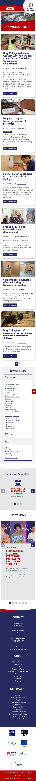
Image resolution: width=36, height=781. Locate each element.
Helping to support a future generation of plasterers (14, 121)
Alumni (7, 447)
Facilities (7, 449)
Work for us (18, 676)
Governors (18, 681)
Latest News (9, 778)
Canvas (18, 667)
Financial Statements (18, 697)
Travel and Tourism (10, 435)
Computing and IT (10, 401)
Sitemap (28, 778)
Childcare (8, 399)
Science (7, 431)
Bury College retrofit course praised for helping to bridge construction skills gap (17, 334)
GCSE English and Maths (12, 411)
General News (9, 414)
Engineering (8, 407)
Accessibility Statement (18, 712)
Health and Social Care (12, 418)
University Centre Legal (18, 702)
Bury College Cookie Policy (18, 714)
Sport (6, 433)
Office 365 (18, 664)
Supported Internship (11, 458)
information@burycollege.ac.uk (18, 649)
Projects (18, 705)
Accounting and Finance (12, 384)
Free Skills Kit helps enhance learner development (14, 230)
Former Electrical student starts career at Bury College (17, 177)
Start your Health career (12, 456)
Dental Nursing (9, 405)
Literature (18, 695)
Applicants (18, 679)
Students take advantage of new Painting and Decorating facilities (17, 283)
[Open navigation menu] (2, 9)
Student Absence (18, 662)
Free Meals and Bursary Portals (18, 671)
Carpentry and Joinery (11, 395)
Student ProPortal (18, 669)
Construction (22, 68)
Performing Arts (10, 426)
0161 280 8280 (19, 641)
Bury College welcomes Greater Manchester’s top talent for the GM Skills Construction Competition (17, 58)
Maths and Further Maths (12, 420)
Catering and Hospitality (12, 397)
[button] (15, 504)
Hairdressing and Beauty (12, 416)
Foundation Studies (10, 409)
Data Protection (18, 707)
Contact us (19, 778)
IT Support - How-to (18, 716)
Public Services (9, 428)
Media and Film (9, 422)
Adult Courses (9, 386)
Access (7, 382)
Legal (18, 700)
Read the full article (10, 93)
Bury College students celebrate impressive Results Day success (15, 558)
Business (7, 392)
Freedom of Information (18, 719)
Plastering (7, 131)
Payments (18, 674)
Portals (10, 9)
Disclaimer (18, 709)
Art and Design (9, 390)
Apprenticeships (10, 388)
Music (7, 424)
